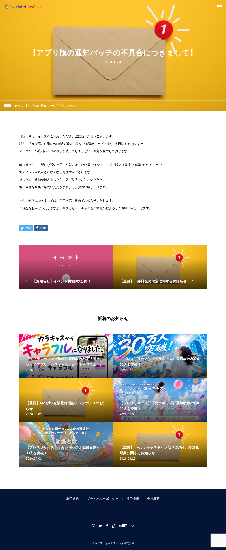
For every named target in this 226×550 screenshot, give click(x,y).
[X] (100, 525)
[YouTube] (123, 525)
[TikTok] (113, 525)
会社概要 (153, 498)
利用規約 (72, 498)
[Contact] (132, 525)
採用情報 (132, 498)
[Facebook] (107, 525)
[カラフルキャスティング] (23, 6)
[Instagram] (94, 525)
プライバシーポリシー (103, 498)
